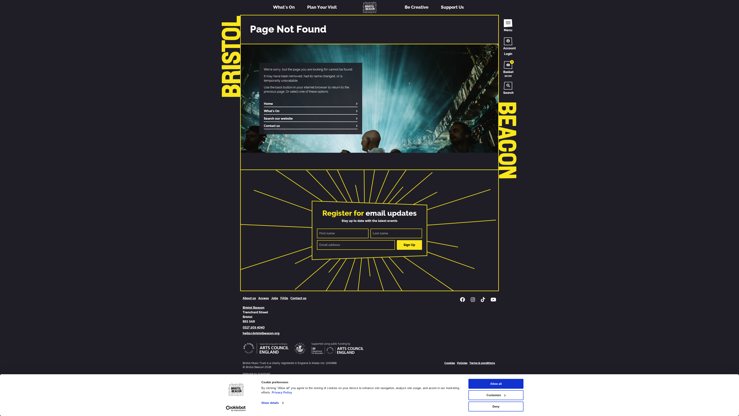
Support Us (452, 7)
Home (268, 103)
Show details (270, 403)
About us (249, 298)
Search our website (278, 118)
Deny (495, 406)
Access (263, 298)
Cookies (449, 363)
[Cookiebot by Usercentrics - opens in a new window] (236, 408)
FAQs (284, 298)
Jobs (274, 298)
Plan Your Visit (322, 7)
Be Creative (416, 7)
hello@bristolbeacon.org (261, 333)
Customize (494, 395)
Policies (462, 363)
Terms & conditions (482, 363)
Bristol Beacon (253, 307)
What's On (284, 7)
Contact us (272, 125)
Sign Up (409, 245)
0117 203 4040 (254, 327)
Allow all (496, 383)
